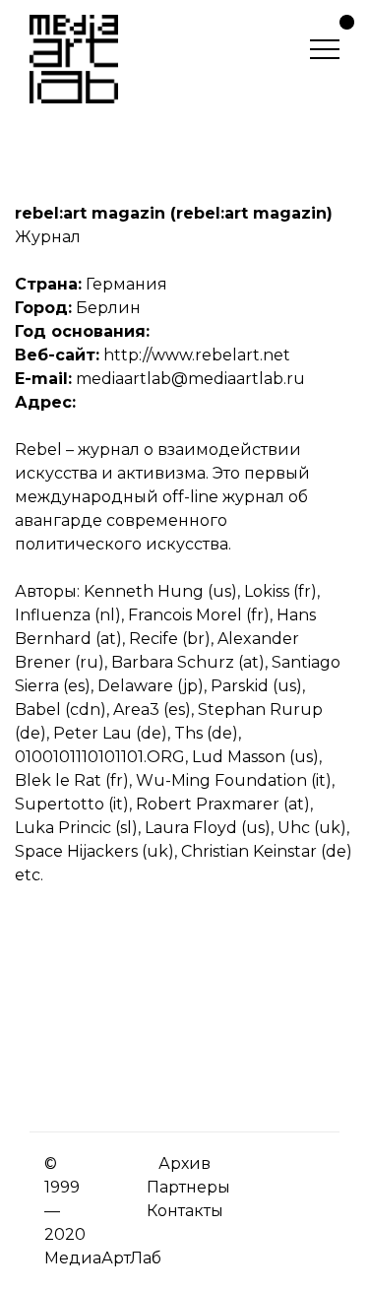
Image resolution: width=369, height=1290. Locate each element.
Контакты (185, 1210)
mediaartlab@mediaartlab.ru (190, 378)
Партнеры (188, 1187)
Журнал (48, 236)
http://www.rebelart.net (196, 355)
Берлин (108, 307)
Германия (126, 284)
